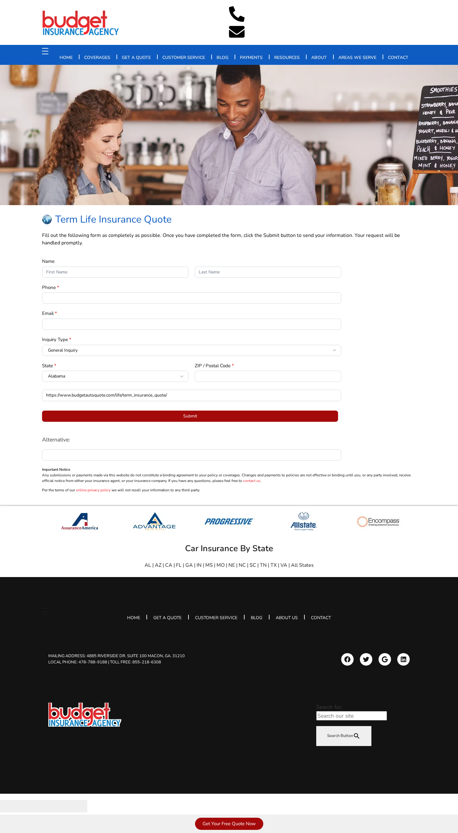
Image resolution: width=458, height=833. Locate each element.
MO (221, 565)
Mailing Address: (116, 656)
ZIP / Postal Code (214, 366)
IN (199, 565)
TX (273, 565)
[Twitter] (366, 659)
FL (179, 565)
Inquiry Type (56, 339)
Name (48, 261)
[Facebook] (347, 659)
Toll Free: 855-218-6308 (135, 662)
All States (302, 565)
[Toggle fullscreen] (54, 806)
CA (168, 565)
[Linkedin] (403, 659)
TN (263, 565)
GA (189, 565)
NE (231, 565)
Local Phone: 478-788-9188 (77, 662)
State (49, 366)
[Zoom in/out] (76, 806)
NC (242, 565)
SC (253, 565)
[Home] (85, 715)
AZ (158, 565)
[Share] (33, 806)
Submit (190, 416)
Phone (50, 287)
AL (148, 565)
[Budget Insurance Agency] (81, 23)
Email (49, 313)
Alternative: (56, 439)
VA (283, 565)
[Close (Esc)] (11, 806)
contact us (251, 480)
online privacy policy (93, 490)
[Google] (385, 659)
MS (209, 565)
